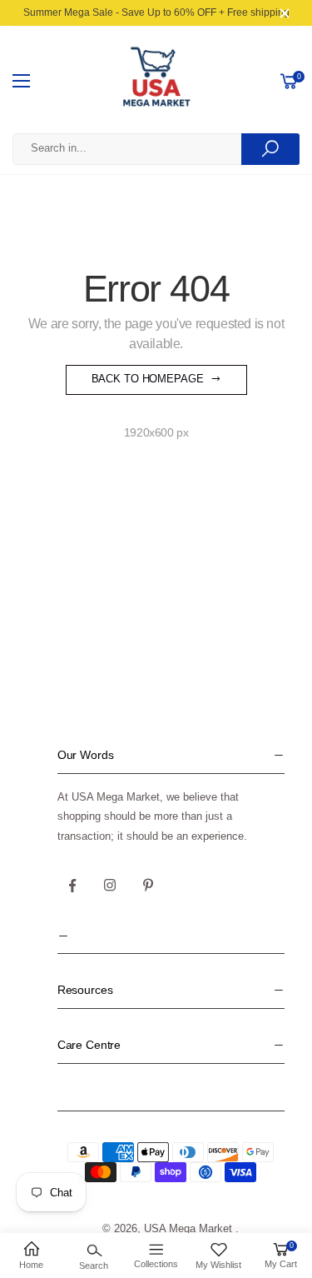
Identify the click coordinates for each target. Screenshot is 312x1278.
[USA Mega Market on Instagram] (111, 886)
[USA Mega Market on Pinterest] (148, 886)
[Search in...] (270, 149)
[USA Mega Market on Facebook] (72, 886)
